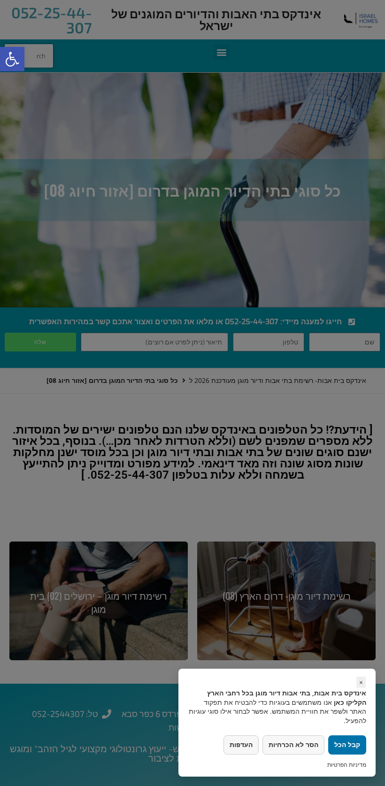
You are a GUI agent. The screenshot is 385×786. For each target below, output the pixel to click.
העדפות (241, 744)
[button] (12, 59)
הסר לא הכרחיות (293, 744)
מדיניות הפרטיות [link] (346, 765)
